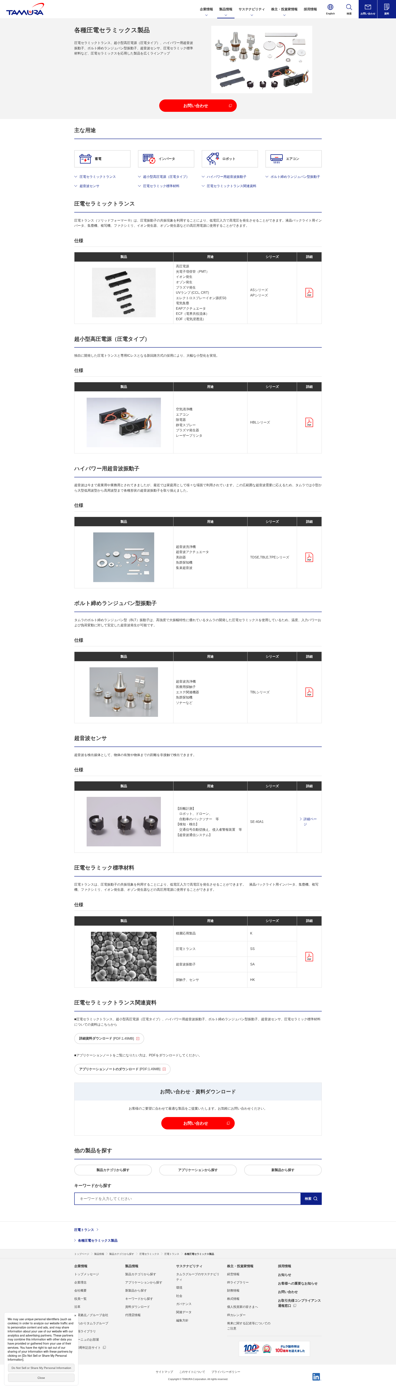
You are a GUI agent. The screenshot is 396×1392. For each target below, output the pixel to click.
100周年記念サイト (87, 1347)
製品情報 (131, 1266)
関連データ (184, 1312)
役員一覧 (80, 1298)
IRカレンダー (236, 1315)
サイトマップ (164, 1371)
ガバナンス (184, 1304)
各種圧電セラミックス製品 (98, 1240)
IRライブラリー (238, 1282)
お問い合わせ (288, 1292)
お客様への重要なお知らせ (298, 1283)
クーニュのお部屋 (86, 1339)
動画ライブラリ (85, 1331)
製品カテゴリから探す (140, 1274)
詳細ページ (310, 821)
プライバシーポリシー (225, 1371)
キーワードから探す (139, 1298)
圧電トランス (84, 1230)
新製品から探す (136, 1290)
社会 (179, 1296)
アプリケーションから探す (143, 1282)
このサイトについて (192, 1371)
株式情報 (233, 1298)
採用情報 (284, 1266)
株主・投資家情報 (240, 1266)
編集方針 (182, 1320)
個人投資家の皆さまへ (242, 1306)
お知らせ (284, 1274)
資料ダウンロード (137, 1306)
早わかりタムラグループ (91, 1323)
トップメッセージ (86, 1274)
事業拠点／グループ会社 (91, 1315)
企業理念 (80, 1282)
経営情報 (233, 1274)
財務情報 (233, 1290)
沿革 (77, 1306)
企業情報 (80, 1266)
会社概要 (80, 1290)
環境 (179, 1287)
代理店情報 (133, 1315)
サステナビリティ (189, 1266)
